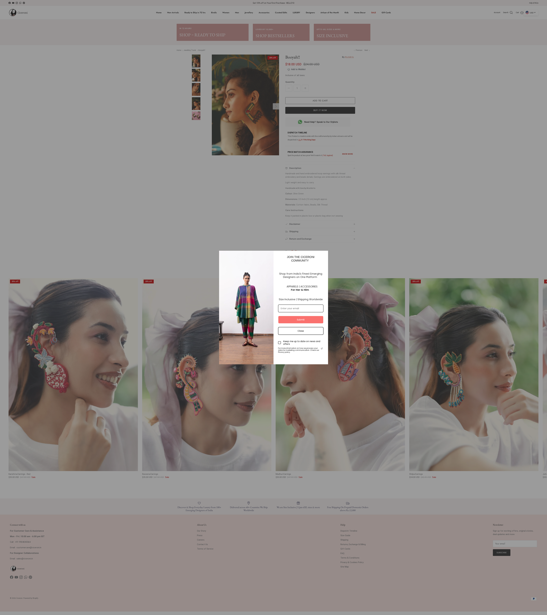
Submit (301, 319)
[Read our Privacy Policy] (321, 348)
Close (301, 331)
